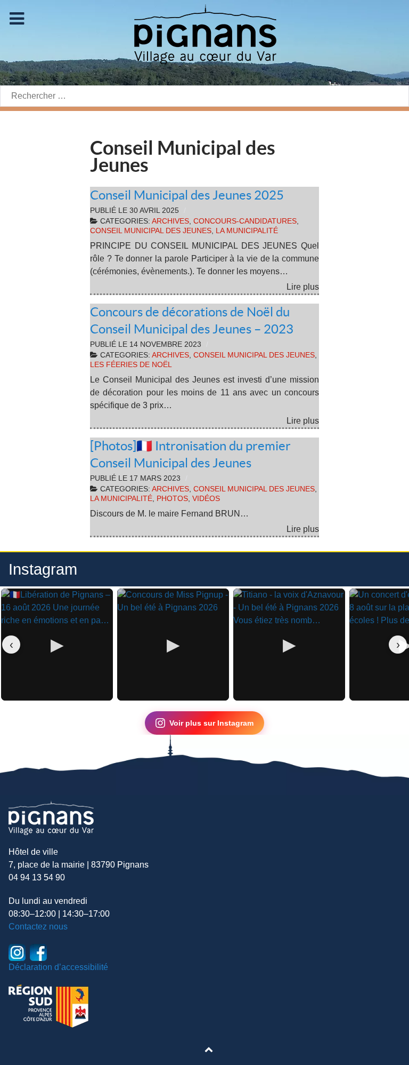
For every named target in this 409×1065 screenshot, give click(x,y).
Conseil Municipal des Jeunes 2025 (187, 195)
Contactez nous (38, 926)
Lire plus (303, 286)
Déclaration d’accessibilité (58, 967)
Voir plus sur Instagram (211, 723)
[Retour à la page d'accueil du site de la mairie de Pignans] (204, 33)
